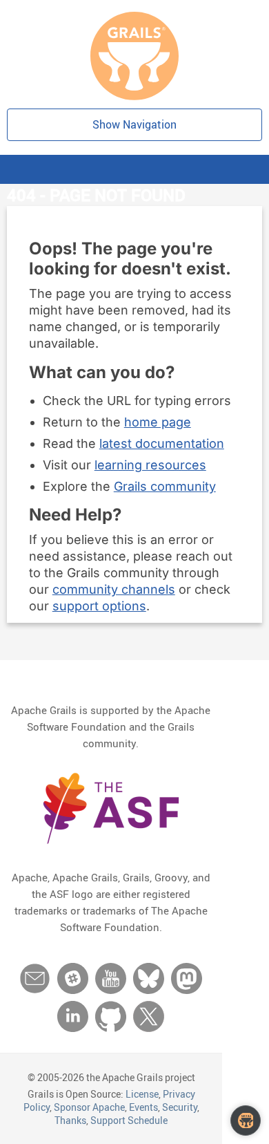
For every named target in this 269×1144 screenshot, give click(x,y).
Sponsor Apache (89, 1107)
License (142, 1093)
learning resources (150, 465)
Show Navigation (134, 124)
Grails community (165, 486)
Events (143, 1107)
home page (157, 422)
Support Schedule (129, 1120)
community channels (113, 589)
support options (99, 606)
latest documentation (161, 443)
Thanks (70, 1120)
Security (179, 1107)
